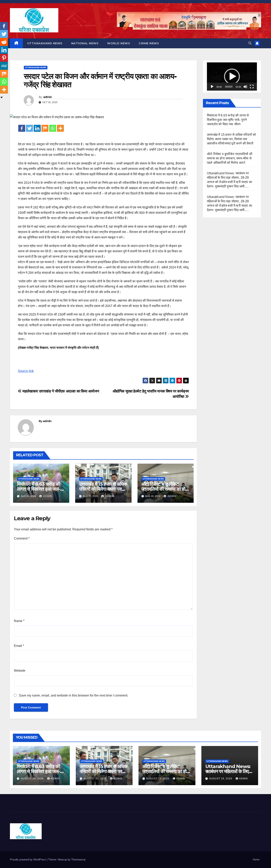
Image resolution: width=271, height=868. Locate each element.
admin (47, 97)
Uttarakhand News (44, 43)
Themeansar (78, 859)
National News (85, 43)
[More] (60, 128)
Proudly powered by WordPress (28, 859)
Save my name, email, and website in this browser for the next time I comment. (73, 695)
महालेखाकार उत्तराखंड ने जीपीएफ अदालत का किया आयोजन (60, 391)
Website (19, 670)
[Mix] (44, 128)
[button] (250, 43)
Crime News (149, 43)
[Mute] (245, 87)
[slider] (229, 87)
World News (118, 43)
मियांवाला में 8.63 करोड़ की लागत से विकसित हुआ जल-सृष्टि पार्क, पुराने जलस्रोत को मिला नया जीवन (228, 120)
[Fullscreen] (252, 87)
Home (256, 859)
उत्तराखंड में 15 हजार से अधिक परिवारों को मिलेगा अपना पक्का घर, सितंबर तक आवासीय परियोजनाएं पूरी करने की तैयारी (231, 139)
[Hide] (1, 97)
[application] (232, 76)
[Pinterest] (4, 58)
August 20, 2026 (32, 778)
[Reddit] (4, 42)
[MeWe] (4, 66)
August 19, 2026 (158, 778)
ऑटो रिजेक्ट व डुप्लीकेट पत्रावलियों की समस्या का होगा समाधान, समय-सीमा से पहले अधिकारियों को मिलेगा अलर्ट (229, 158)
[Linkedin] (37, 128)
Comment (22, 538)
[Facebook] (21, 128)
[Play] (212, 87)
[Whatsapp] (52, 128)
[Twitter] (29, 128)
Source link (26, 371)
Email (19, 645)
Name (19, 621)
